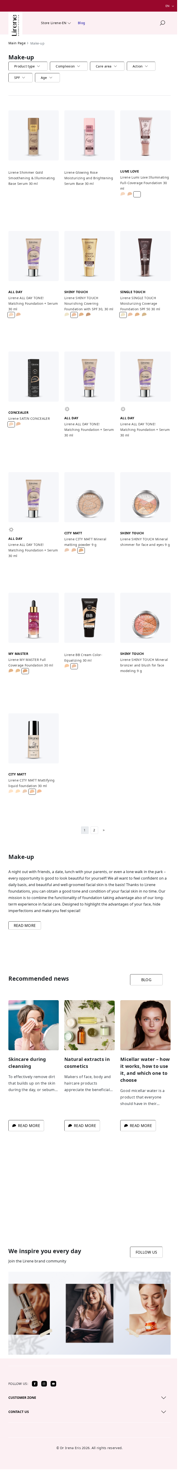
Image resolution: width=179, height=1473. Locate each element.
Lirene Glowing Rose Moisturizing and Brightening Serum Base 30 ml (88, 178)
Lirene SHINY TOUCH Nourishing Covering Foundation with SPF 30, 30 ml (88, 303)
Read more (25, 925)
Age (44, 77)
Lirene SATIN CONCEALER (29, 418)
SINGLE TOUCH (132, 292)
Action (138, 66)
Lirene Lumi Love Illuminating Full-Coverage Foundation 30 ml (144, 183)
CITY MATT (73, 533)
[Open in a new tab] (35, 1384)
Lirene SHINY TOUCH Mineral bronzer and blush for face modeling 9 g (144, 665)
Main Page (17, 43)
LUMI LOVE (129, 171)
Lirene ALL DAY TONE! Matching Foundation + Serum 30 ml (33, 303)
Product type (24, 66)
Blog (81, 23)
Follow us (146, 1252)
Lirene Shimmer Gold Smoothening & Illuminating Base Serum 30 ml (31, 178)
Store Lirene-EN (54, 23)
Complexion (65, 66)
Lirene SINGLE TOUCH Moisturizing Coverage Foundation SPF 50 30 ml (140, 303)
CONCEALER (18, 412)
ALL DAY (15, 292)
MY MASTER (18, 653)
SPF (17, 77)
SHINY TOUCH (76, 292)
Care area (104, 66)
